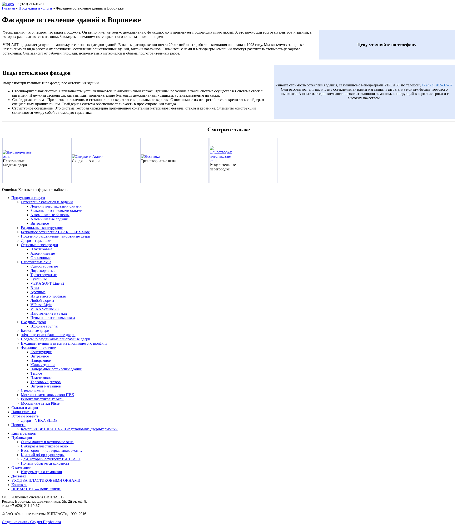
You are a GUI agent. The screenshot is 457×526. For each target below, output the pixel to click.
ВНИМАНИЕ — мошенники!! (36, 489)
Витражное (39, 223)
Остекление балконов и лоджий (47, 202)
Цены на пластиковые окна (52, 318)
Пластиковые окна (36, 262)
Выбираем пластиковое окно (44, 446)
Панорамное (40, 360)
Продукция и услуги (28, 198)
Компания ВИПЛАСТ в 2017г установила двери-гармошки (69, 429)
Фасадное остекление (38, 348)
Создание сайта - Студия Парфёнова (31, 522)
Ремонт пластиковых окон (42, 399)
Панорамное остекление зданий (56, 369)
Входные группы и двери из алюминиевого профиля (64, 343)
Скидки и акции (24, 408)
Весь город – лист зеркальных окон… (51, 450)
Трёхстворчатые (43, 275)
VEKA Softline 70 (44, 309)
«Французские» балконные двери (48, 335)
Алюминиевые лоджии (49, 219)
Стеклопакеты (32, 390)
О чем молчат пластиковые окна (47, 442)
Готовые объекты (25, 416)
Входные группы (44, 326)
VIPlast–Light (41, 305)
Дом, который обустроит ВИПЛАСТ (50, 459)
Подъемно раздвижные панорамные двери (55, 236)
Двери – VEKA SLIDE (39, 420)
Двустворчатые (42, 270)
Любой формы (42, 300)
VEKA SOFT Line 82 (47, 283)
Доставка (18, 476)
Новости (18, 425)
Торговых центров (45, 382)
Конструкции (41, 352)
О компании (21, 468)
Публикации (21, 438)
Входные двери (33, 322)
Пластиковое (40, 378)
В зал (34, 288)
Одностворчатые (44, 266)
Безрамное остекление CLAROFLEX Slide (55, 232)
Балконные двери (35, 330)
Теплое (36, 373)
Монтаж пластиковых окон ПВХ (47, 395)
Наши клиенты (23, 412)
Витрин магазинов (45, 386)
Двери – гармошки (36, 240)
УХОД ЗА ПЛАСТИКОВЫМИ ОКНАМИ (45, 480)
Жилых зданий (42, 365)
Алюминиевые (42, 253)
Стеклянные (40, 258)
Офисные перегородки (39, 245)
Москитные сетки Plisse (40, 403)
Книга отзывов (23, 433)
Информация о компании (41, 472)
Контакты (19, 485)
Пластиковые (41, 249)
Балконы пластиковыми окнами (56, 210)
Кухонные (38, 279)
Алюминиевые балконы (50, 215)
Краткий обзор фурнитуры (43, 455)
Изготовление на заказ (48, 313)
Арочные (37, 292)
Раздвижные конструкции (42, 228)
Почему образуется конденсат (45, 463)
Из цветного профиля (48, 296)
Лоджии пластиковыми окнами (56, 206)
